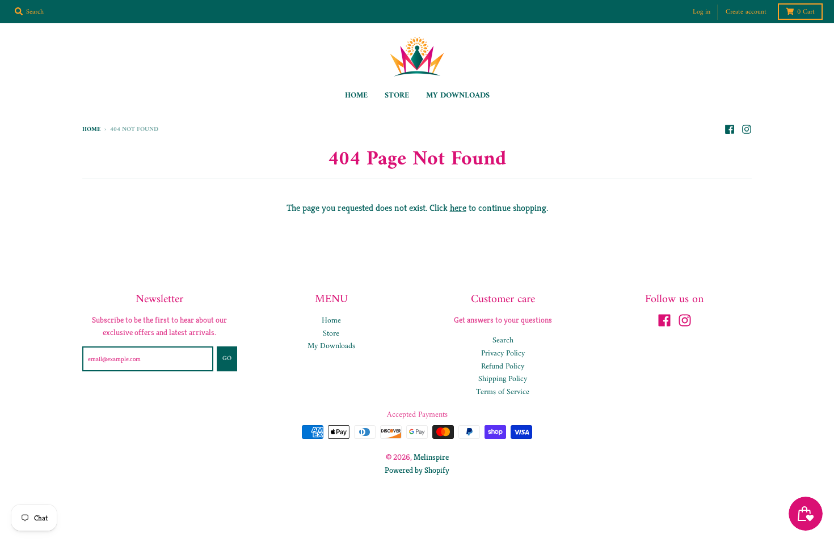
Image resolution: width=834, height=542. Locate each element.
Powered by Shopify (417, 470)
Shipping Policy (502, 379)
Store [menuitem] (397, 95)
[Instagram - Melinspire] (747, 129)
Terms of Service (502, 392)
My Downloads (331, 346)
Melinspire (431, 457)
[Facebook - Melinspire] (730, 129)
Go (226, 358)
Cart (806, 12)
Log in (701, 12)
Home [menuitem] (356, 95)
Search (502, 340)
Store (331, 334)
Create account (746, 12)
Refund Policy (502, 366)
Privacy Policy (503, 353)
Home (91, 129)
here (458, 208)
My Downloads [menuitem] (458, 95)
